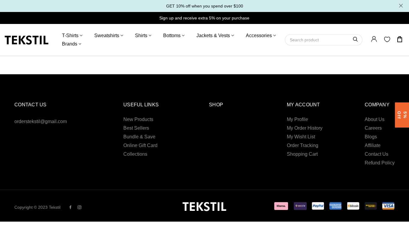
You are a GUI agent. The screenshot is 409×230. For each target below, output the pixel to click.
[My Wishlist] (387, 40)
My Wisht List (301, 136)
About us (374, 119)
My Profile (297, 119)
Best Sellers (136, 128)
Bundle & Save (139, 136)
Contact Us (376, 154)
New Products (138, 119)
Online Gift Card (140, 145)
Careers (373, 128)
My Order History (304, 128)
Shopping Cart (302, 154)
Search (355, 39)
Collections (135, 154)
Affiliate (373, 145)
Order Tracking (302, 145)
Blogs (371, 136)
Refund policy (380, 162)
